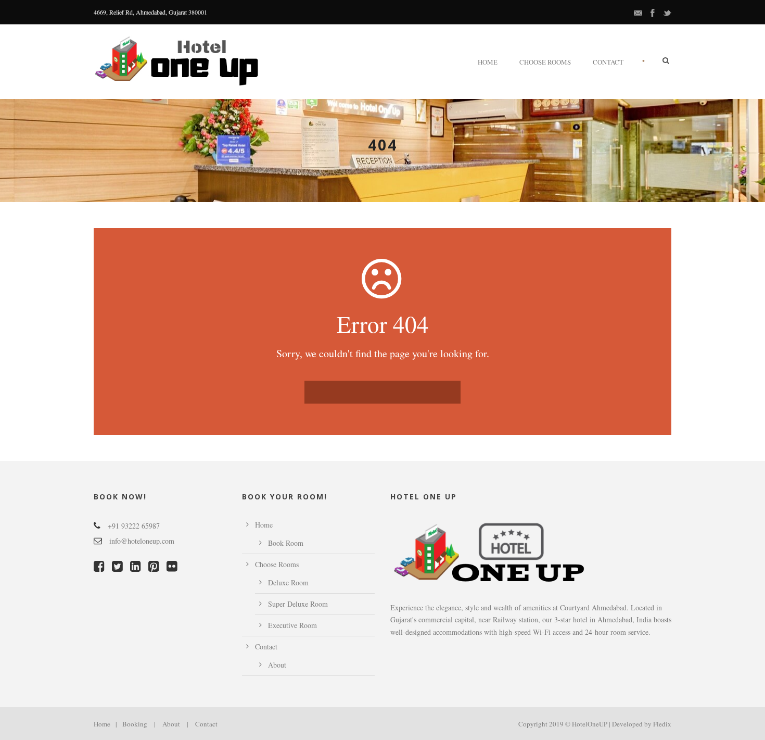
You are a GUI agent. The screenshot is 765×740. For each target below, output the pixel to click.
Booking (134, 724)
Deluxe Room (288, 582)
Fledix (662, 724)
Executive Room (292, 625)
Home (488, 62)
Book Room (285, 543)
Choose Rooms (545, 62)
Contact (608, 62)
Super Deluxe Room (298, 604)
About (277, 665)
